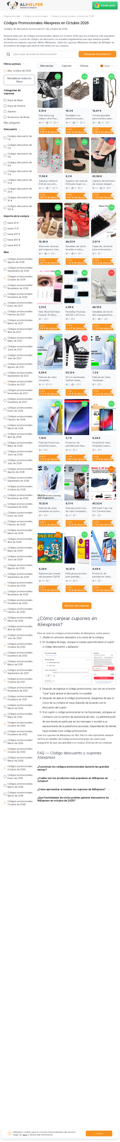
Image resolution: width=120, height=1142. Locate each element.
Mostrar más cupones (77, 605)
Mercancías (46, 65)
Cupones (67, 65)
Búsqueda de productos (97, 54)
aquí (25, 1135)
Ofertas (84, 65)
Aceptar (99, 1133)
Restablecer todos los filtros (19, 80)
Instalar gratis (108, 5)
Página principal (12, 16)
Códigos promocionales (35, 16)
